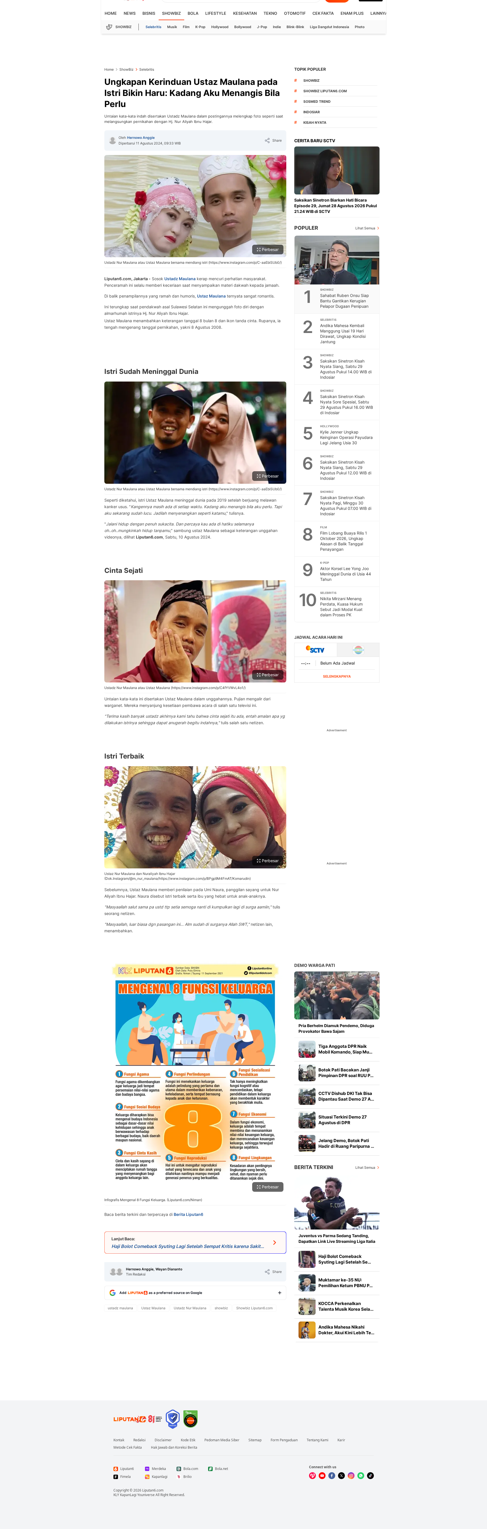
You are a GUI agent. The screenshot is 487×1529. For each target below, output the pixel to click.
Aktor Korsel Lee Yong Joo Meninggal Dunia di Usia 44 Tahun (345, 574)
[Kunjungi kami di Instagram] (351, 1475)
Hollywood (220, 27)
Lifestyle (215, 13)
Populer (306, 228)
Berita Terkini (313, 1167)
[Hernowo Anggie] (112, 140)
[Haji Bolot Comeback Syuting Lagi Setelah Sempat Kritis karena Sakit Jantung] (307, 1259)
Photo (359, 27)
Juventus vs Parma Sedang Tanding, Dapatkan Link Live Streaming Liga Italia (337, 1238)
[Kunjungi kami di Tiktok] (370, 1475)
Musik (172, 27)
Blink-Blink (295, 27)
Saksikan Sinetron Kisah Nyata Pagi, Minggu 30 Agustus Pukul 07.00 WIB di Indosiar (345, 505)
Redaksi (139, 1440)
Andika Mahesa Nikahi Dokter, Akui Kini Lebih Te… (346, 1329)
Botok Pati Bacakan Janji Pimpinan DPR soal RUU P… (346, 1072)
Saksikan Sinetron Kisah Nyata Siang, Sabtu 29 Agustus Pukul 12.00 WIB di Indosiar (345, 470)
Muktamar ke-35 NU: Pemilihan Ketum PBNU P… (345, 1282)
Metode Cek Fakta (127, 1447)
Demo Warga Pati (314, 965)
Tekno (270, 13)
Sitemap (255, 1440)
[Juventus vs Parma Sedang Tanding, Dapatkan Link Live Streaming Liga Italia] (337, 1202)
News (130, 13)
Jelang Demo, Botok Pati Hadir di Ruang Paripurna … (346, 1143)
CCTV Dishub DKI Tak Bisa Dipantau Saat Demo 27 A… (346, 1096)
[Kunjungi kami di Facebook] (331, 1475)
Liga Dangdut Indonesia (329, 27)
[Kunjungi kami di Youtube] (322, 1475)
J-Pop (262, 27)
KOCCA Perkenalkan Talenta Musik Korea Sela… (346, 1306)
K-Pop (200, 27)
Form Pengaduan (284, 1440)
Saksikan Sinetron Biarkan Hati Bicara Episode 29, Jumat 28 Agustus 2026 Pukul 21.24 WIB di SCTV (335, 206)
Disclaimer (163, 1440)
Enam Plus (352, 13)
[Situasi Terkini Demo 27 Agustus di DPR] (307, 1119)
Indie (277, 27)
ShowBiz (171, 13)
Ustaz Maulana (211, 296)
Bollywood (242, 27)
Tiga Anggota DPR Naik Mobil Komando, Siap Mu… (345, 1049)
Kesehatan (245, 13)
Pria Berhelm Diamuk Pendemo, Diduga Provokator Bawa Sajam (336, 1028)
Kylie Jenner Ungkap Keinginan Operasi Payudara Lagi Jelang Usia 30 (346, 437)
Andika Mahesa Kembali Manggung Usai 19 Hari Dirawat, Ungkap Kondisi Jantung (343, 333)
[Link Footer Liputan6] (137, 1419)
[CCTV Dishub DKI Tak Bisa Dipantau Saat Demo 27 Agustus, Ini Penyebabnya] (307, 1096)
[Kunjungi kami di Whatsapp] (360, 1475)
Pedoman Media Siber (221, 1440)
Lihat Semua (365, 228)
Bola (193, 13)
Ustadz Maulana (180, 278)
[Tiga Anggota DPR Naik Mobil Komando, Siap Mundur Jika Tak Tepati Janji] (307, 1049)
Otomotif (295, 13)
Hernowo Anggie (141, 137)
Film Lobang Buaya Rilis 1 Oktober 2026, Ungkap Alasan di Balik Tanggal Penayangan (343, 541)
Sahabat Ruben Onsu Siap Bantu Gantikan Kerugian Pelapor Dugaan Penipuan (344, 301)
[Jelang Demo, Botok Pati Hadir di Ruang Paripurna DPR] (307, 1143)
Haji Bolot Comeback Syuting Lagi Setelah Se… (344, 1259)
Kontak (118, 1440)
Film (186, 27)
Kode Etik (188, 1440)
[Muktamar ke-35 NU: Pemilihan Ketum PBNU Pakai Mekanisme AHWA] (307, 1282)
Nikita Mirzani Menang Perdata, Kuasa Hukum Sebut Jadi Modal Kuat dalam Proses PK (341, 606)
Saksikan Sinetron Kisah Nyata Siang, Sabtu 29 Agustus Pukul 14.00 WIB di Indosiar (346, 369)
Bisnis (148, 13)
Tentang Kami (317, 1440)
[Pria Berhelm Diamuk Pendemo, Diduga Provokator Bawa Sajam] (337, 995)
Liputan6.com (152, 1490)
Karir (341, 1440)
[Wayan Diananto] (119, 1272)
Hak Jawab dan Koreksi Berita (174, 1447)
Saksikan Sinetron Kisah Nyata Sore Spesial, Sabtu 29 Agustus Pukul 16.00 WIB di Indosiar (346, 404)
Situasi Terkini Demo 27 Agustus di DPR (342, 1119)
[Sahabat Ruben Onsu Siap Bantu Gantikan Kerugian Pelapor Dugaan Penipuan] (337, 260)
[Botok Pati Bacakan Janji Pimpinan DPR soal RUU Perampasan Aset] (307, 1072)
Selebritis (153, 27)
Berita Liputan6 (188, 1214)
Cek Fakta (323, 13)
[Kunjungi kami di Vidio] (312, 1475)
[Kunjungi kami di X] (341, 1475)
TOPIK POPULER (310, 69)
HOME (111, 13)
